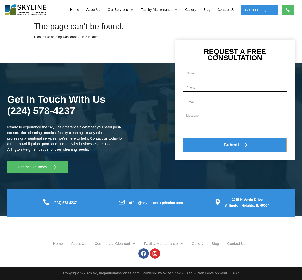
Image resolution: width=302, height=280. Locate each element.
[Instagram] (155, 253)
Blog (206, 10)
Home (74, 10)
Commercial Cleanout (112, 244)
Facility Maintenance (156, 10)
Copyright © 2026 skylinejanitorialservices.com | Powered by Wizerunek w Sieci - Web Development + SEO (151, 273)
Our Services (118, 10)
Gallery (190, 10)
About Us (93, 10)
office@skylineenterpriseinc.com (156, 203)
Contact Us (226, 10)
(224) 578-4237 (41, 110)
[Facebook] (143, 253)
